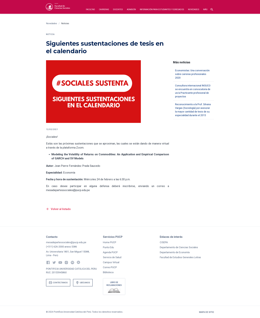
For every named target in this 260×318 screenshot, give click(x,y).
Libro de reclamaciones (114, 283)
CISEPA (164, 242)
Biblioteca (108, 272)
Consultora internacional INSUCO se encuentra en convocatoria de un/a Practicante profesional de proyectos (192, 91)
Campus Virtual (111, 262)
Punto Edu (108, 247)
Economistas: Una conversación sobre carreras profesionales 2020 (192, 74)
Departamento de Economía (175, 252)
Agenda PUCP (110, 252)
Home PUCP (109, 242)
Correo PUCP (110, 267)
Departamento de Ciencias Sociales (179, 247)
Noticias (65, 23)
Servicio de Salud (112, 257)
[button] (90, 10)
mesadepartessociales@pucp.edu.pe (66, 242)
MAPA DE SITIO (206, 312)
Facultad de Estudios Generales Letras (180, 257)
